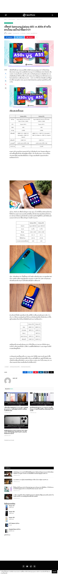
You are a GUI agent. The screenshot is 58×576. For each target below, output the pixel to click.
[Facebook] (5, 73)
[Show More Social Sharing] (36, 37)
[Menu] (6, 15)
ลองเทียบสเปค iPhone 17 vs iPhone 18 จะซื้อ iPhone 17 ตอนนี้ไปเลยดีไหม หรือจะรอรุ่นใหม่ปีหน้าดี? (41, 409)
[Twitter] (5, 77)
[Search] (52, 15)
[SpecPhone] (29, 15)
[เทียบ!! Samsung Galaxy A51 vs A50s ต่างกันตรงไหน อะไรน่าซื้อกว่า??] (29, 66)
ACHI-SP (9, 33)
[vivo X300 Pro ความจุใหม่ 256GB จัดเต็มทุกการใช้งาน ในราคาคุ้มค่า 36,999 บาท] (8, 481)
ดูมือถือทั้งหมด (7, 534)
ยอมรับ (54, 572)
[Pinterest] (5, 84)
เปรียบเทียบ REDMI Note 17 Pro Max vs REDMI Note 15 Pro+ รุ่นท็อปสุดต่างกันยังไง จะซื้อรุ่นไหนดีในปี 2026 (16, 409)
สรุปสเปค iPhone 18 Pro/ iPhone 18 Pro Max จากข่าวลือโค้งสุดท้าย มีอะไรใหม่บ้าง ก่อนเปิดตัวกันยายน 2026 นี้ (15, 432)
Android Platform (8, 23)
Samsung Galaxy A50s (14, 366)
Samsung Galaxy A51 (25, 366)
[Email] (5, 88)
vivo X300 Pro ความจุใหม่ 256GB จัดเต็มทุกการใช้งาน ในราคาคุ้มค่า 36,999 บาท (30, 479)
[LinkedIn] (5, 80)
